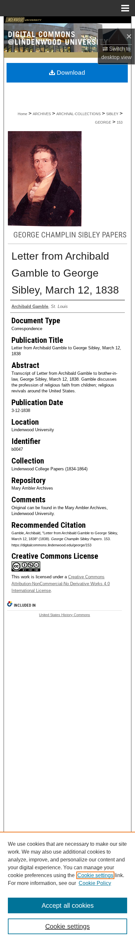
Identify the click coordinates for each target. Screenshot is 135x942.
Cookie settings (95, 875)
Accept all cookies (68, 905)
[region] (67, 887)
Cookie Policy (95, 883)
